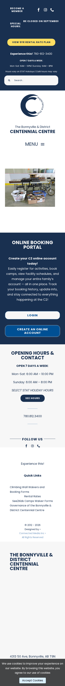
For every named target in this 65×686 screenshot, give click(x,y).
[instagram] (45, 10)
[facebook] (38, 10)
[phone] (52, 10)
